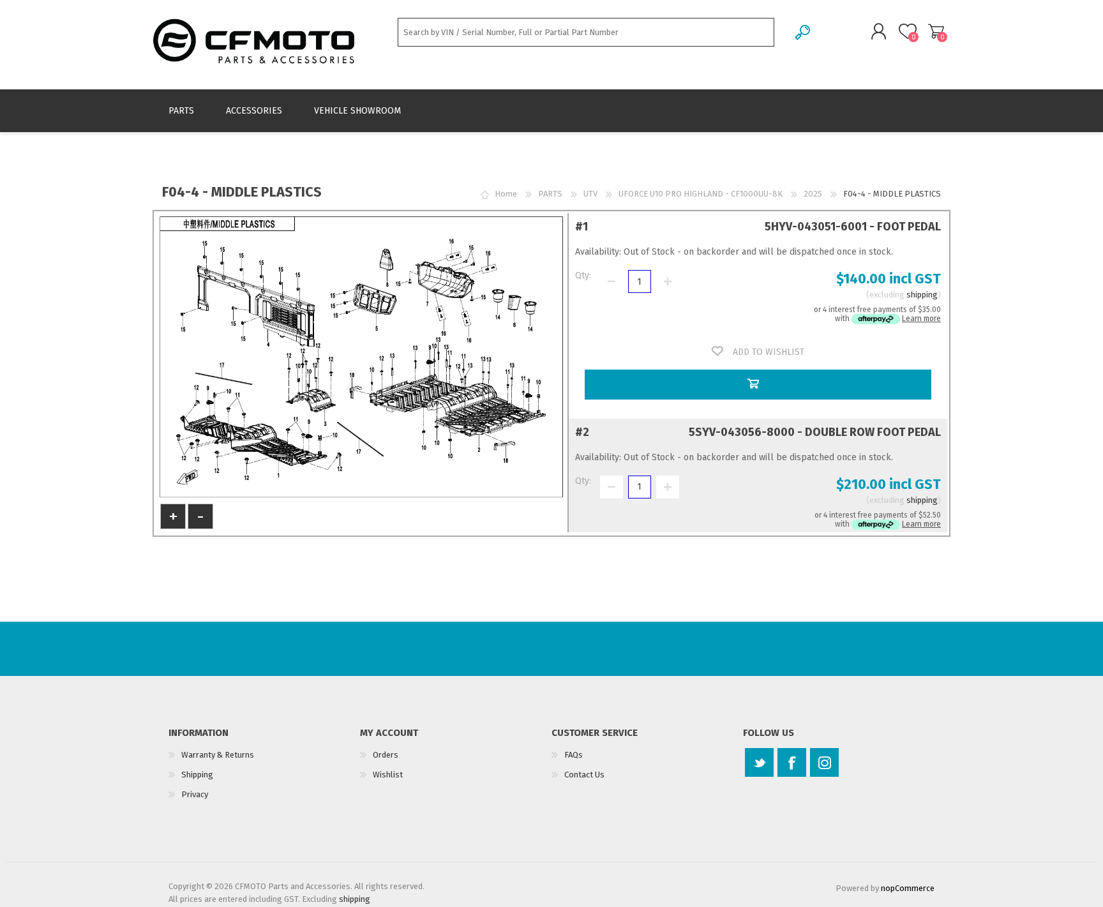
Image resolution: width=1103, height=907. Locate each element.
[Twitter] (759, 762)
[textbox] (586, 32)
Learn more (921, 318)
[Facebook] (791, 762)
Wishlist (388, 774)
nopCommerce (907, 888)
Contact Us (584, 774)
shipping (922, 294)
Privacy (194, 794)
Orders (385, 755)
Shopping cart (936, 31)
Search (803, 32)
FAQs (573, 755)
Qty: (583, 275)
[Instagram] (824, 762)
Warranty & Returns (217, 755)
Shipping (197, 774)
